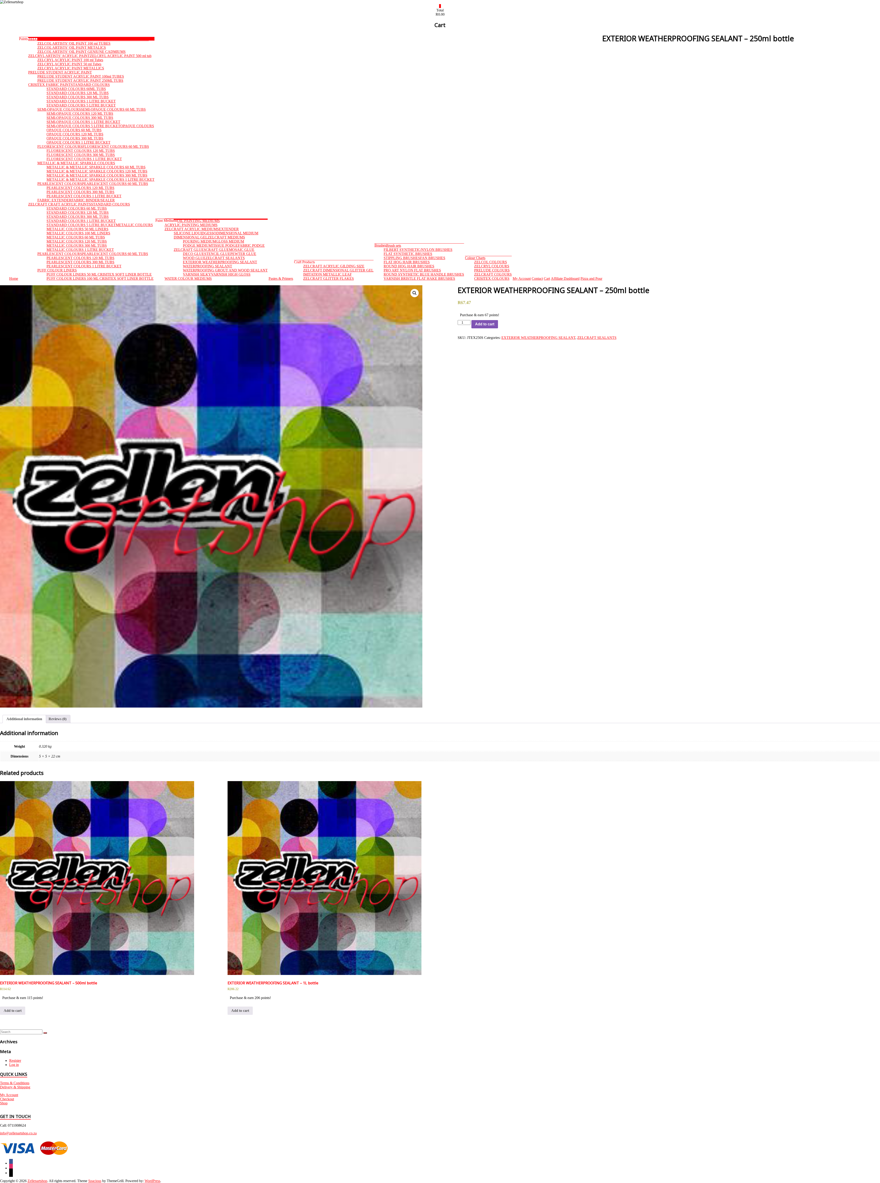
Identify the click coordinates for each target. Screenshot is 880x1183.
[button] (414, 293)
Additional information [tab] (24, 719)
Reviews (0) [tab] (57, 719)
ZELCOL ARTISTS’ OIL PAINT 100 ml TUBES (73, 43)
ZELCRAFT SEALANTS (596, 338)
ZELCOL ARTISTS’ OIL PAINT (52, 39)
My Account (9, 1095)
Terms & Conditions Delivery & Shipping (15, 1085)
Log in (14, 1065)
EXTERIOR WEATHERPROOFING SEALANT (538, 338)
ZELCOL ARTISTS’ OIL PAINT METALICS (71, 47)
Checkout (7, 1099)
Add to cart (484, 324)
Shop (4, 1103)
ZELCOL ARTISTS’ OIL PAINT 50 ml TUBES (113, 39)
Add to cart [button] (13, 1011)
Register (15, 1060)
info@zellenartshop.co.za (18, 1133)
